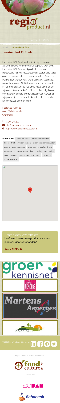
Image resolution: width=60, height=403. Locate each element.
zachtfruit (47, 155)
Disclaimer (25, 342)
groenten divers (45, 147)
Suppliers (6, 47)
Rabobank (31, 395)
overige (13, 155)
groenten (32, 147)
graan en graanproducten (44, 143)
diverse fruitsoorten (40, 139)
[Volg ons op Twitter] (54, 344)
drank (6, 143)
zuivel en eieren (11, 159)
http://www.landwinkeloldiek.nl (21, 128)
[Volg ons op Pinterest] (47, 344)
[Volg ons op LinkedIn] (33, 344)
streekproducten (26, 155)
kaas (6, 155)
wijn (38, 155)
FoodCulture (28, 365)
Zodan (31, 384)
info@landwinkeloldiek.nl (18, 125)
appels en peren (23, 139)
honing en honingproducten (16, 151)
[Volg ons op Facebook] (40, 344)
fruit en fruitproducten (21, 143)
